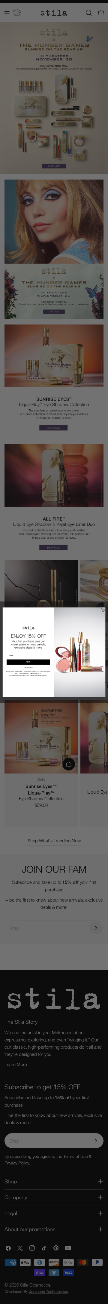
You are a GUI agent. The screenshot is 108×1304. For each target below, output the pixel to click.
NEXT (28, 662)
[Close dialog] (103, 610)
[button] (28, 667)
